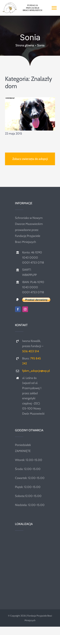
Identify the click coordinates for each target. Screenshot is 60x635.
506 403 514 (30, 351)
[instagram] (25, 309)
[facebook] (18, 309)
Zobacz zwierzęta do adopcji (30, 159)
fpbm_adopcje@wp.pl (36, 371)
